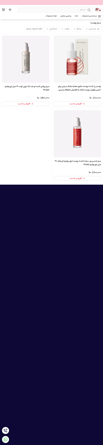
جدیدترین (92, 29)
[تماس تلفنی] (5, 430)
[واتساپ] (5, 439)
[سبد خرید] (3, 9)
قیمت (67, 29)
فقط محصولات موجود (34, 29)
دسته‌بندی (53, 29)
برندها (79, 29)
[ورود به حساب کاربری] (10, 9)
